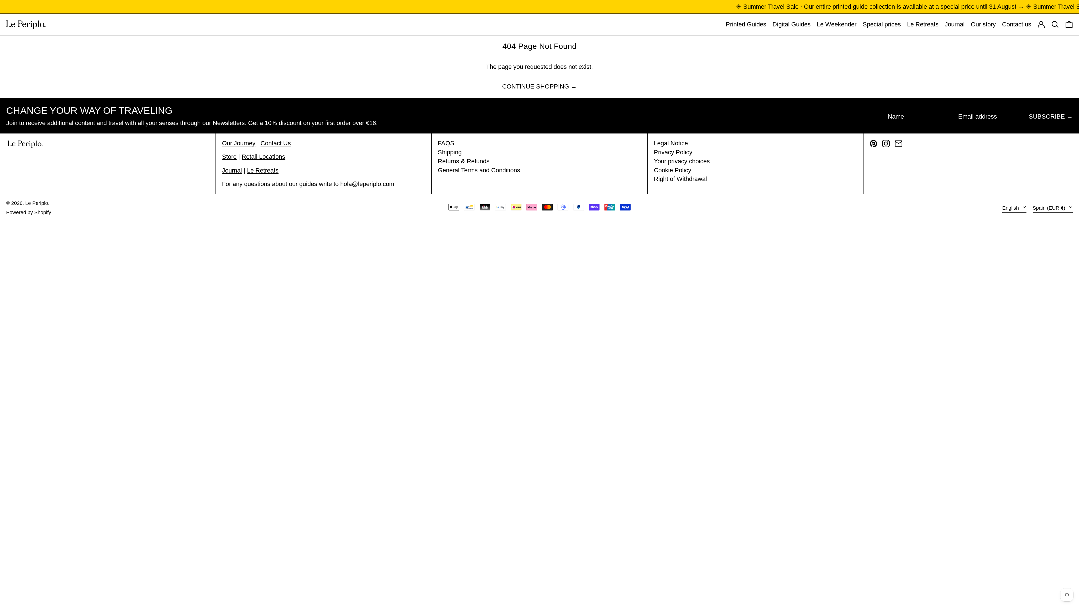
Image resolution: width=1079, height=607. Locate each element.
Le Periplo (36, 203)
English (1011, 207)
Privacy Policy (673, 152)
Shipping (450, 152)
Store (229, 156)
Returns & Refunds (463, 161)
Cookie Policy (672, 170)
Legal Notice (671, 143)
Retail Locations (263, 156)
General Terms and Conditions (479, 170)
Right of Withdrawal (680, 178)
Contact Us (275, 143)
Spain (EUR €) (1050, 207)
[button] (1069, 24)
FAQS (446, 143)
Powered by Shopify (28, 212)
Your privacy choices (682, 161)
